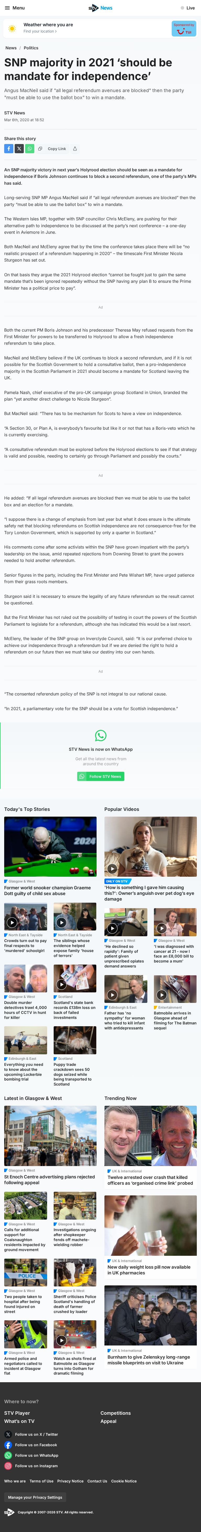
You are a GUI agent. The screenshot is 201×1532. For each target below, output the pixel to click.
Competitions (115, 1413)
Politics (31, 47)
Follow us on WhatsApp (36, 1455)
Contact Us (97, 1481)
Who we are (15, 1481)
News (11, 47)
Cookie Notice (124, 1481)
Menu (19, 7)
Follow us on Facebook (36, 1445)
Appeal (108, 1421)
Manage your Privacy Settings (35, 1497)
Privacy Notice (70, 1481)
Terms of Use (41, 1481)
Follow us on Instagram (36, 1466)
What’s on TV (19, 1421)
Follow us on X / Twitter (36, 1434)
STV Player (17, 1413)
